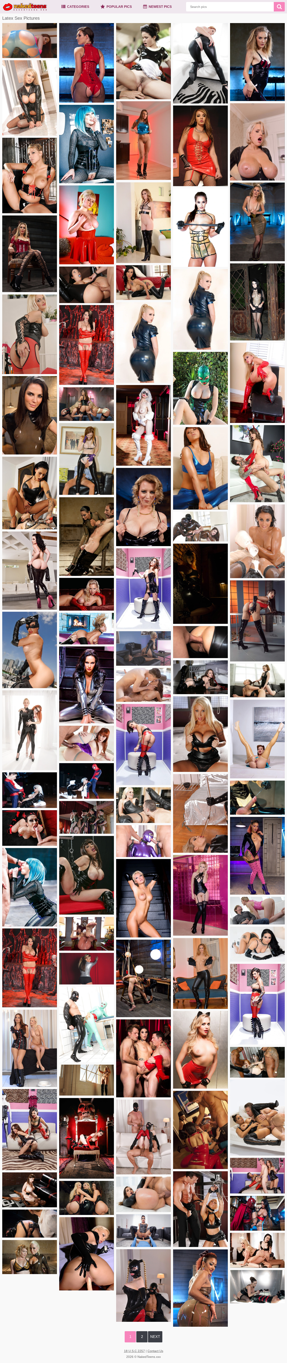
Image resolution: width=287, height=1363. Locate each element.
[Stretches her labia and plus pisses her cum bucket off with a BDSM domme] (29, 1048)
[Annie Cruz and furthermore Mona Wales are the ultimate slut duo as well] (257, 62)
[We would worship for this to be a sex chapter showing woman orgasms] (29, 253)
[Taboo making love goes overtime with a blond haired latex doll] (143, 1285)
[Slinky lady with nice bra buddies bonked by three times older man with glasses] (86, 459)
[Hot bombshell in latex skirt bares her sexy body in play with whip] (200, 1050)
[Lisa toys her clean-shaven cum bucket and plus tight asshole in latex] (86, 1253)
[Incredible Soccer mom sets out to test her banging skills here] (143, 648)
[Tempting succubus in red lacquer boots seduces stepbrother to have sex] (257, 463)
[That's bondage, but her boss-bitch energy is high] (86, 628)
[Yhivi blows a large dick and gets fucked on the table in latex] (143, 61)
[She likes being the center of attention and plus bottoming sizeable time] (257, 856)
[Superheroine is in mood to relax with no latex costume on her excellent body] (143, 425)
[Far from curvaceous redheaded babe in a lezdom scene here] (143, 507)
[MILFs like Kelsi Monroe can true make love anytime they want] (143, 1194)
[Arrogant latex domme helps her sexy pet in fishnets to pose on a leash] (200, 309)
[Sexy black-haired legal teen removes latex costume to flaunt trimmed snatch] (29, 571)
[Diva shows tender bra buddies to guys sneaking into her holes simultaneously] (257, 383)
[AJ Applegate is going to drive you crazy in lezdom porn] (86, 404)
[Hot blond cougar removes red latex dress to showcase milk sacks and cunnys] (86, 594)
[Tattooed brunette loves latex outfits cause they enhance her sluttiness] (257, 1004)
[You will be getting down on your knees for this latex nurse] (257, 798)
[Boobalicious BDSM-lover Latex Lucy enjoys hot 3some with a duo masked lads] (143, 1137)
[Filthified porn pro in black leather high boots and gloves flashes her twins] (257, 620)
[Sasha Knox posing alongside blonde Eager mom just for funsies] (29, 1257)
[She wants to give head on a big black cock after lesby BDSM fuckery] (29, 415)
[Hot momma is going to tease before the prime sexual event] (257, 222)
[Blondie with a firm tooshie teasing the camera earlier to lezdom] (86, 1198)
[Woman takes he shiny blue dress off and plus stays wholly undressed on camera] (143, 140)
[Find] (279, 6)
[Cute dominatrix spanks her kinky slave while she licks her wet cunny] (29, 493)
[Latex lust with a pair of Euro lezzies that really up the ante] (200, 813)
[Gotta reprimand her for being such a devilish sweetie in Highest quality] (29, 967)
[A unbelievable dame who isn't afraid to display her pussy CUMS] (86, 63)
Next (155, 1337)
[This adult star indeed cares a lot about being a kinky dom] (143, 978)
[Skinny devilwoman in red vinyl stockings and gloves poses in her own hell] (86, 345)
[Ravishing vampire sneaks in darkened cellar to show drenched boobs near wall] (200, 584)
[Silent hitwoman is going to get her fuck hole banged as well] (86, 285)
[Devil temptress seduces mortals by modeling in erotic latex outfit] (86, 1138)
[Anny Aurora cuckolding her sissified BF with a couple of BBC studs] (257, 910)
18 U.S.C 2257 (134, 1351)
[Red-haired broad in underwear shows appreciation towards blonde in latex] (29, 730)
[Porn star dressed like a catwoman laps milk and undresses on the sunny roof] (29, 650)
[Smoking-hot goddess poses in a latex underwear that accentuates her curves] (29, 175)
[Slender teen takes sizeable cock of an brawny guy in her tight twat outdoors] (143, 685)
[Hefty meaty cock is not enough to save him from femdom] (257, 1286)
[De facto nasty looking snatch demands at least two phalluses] (143, 1230)
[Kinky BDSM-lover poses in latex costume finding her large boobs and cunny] (200, 388)
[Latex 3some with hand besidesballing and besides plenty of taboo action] (200, 526)
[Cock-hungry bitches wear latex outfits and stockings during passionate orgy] (200, 1130)
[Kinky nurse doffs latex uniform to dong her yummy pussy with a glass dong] (257, 739)
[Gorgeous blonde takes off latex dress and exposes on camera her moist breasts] (86, 224)
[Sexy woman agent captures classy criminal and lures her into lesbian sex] (257, 680)
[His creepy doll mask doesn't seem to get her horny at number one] (257, 142)
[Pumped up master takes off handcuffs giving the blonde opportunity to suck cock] (200, 1209)
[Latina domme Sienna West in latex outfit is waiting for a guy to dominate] (86, 875)
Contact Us (155, 1351)
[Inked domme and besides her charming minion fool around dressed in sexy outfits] (29, 1129)
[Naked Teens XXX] (24, 7)
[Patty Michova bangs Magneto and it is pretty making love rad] (257, 1213)
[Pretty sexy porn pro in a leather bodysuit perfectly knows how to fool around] (29, 1189)
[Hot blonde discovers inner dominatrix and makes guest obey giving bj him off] (143, 805)
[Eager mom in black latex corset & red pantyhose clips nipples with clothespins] (29, 334)
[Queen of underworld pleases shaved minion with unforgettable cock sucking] (29, 828)
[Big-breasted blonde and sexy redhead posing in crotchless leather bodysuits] (200, 63)
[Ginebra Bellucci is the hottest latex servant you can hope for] (200, 642)
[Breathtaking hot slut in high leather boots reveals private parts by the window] (86, 1080)
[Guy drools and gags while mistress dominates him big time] (86, 536)
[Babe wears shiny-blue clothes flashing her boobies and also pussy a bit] (200, 468)
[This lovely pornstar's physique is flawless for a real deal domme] (29, 1224)
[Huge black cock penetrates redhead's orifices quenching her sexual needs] (86, 743)
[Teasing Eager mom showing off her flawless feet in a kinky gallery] (86, 934)
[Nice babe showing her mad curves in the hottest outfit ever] (257, 1118)
